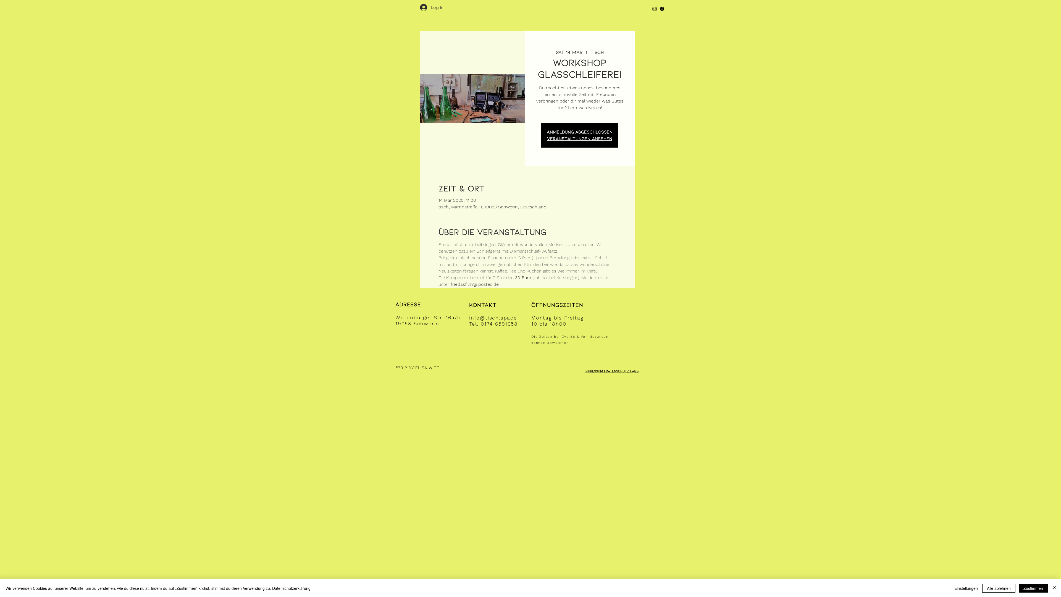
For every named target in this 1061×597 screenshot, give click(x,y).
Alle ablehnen (999, 588)
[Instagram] (654, 9)
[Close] (1054, 588)
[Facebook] (662, 9)
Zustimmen (1033, 588)
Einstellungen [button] (966, 588)
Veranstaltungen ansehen (579, 138)
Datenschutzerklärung (291, 588)
